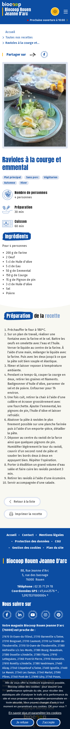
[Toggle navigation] (66, 12)
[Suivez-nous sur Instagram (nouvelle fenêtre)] (45, 615)
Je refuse (22, 722)
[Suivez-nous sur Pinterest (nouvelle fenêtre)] (58, 615)
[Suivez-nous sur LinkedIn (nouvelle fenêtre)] (19, 615)
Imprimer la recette (28, 514)
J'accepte (48, 722)
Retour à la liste (24, 501)
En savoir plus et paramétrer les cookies (35, 713)
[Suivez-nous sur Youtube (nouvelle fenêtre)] (32, 615)
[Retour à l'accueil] (11, 4)
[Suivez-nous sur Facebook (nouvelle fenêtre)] (7, 615)
